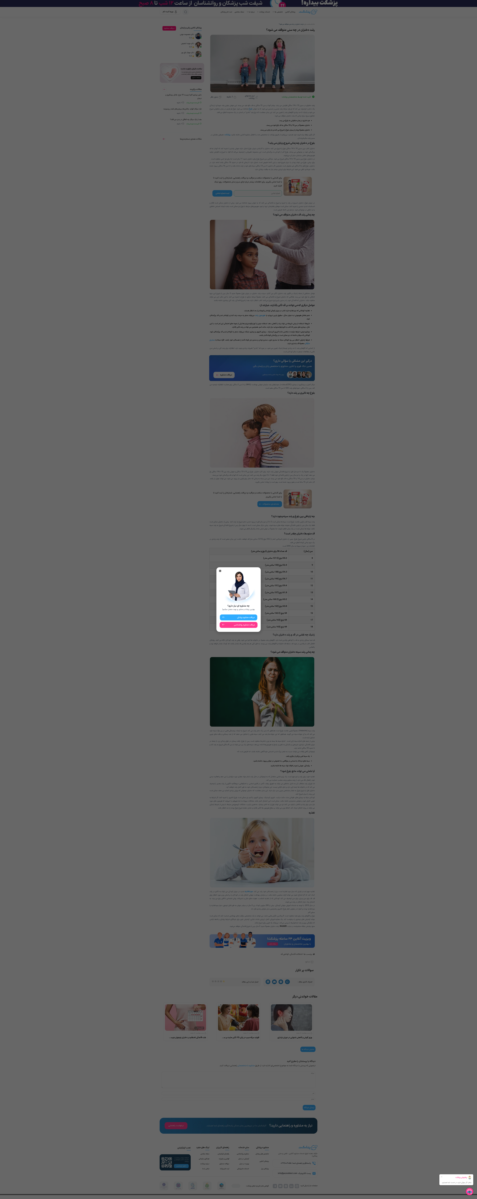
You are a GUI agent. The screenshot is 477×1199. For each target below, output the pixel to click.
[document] (238, 599)
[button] (220, 571)
